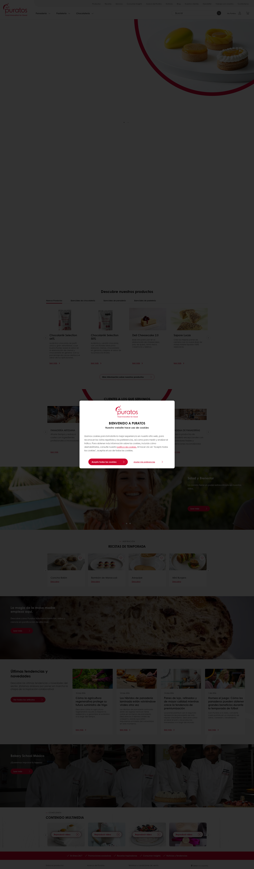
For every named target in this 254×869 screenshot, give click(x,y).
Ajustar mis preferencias (144, 462)
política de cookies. (127, 446)
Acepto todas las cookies (104, 461)
